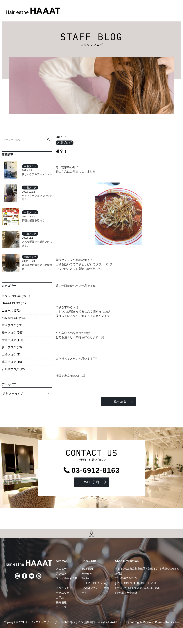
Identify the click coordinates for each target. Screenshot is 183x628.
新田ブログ (12, 347)
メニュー (61, 568)
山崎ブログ (11, 354)
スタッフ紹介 (64, 587)
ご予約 (60, 597)
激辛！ (61, 151)
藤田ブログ (12, 361)
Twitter (85, 578)
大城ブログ (12, 339)
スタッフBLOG (16, 295)
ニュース (11, 310)
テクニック (62, 592)
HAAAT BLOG (14, 303)
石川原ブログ (13, 369)
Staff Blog (87, 568)
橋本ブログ (12, 332)
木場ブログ (64, 142)
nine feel (174, 622)
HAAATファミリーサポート (95, 590)
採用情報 (61, 602)
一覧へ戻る (118, 401)
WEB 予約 (91, 482)
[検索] (48, 139)
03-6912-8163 (95, 470)
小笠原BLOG (14, 317)
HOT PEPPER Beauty (94, 583)
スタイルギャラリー (66, 581)
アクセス (61, 573)
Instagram (87, 573)
